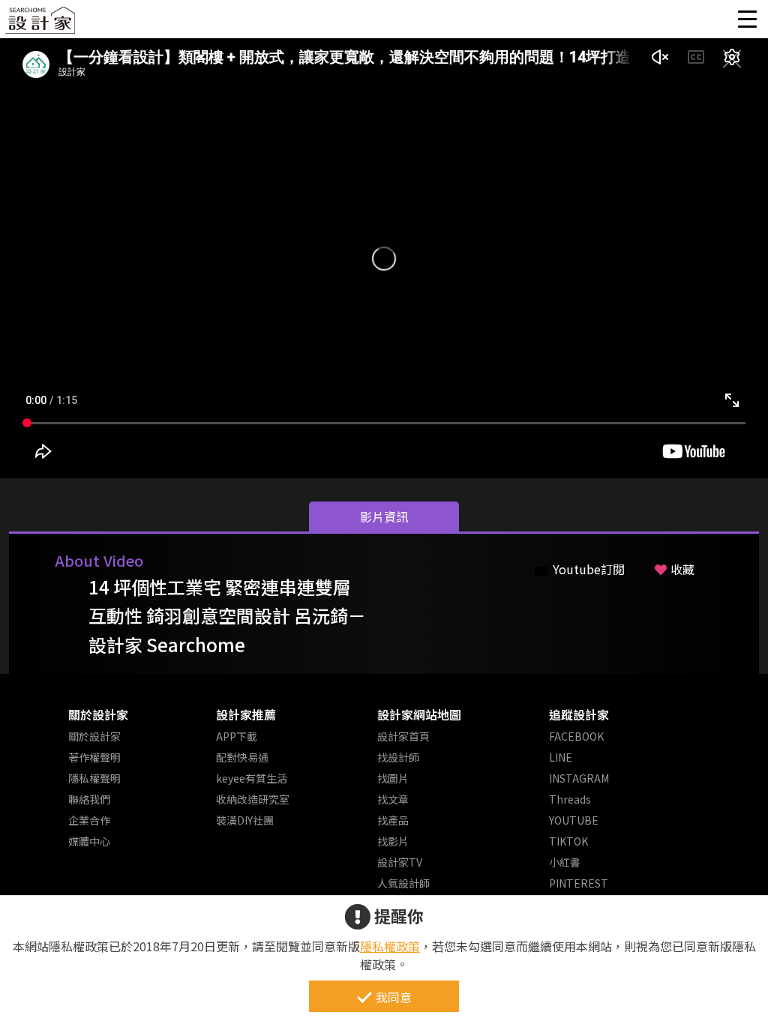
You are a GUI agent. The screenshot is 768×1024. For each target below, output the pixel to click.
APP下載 (236, 736)
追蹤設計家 (579, 714)
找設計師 (398, 757)
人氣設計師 (403, 883)
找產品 (393, 820)
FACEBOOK (576, 736)
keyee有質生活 (251, 778)
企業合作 (89, 820)
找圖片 (393, 778)
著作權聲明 (94, 757)
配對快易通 (242, 757)
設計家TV (399, 862)
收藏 (682, 569)
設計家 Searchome (41, 24)
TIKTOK (568, 841)
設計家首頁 (403, 736)
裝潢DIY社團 (245, 820)
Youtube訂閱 (589, 569)
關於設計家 (98, 714)
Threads (570, 799)
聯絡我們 (89, 799)
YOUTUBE (573, 820)
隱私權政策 (390, 946)
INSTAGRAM (579, 778)
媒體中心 (89, 841)
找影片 (393, 841)
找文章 (393, 799)
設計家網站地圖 (419, 714)
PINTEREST (578, 883)
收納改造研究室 (253, 799)
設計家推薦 (246, 714)
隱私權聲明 (94, 778)
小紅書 (564, 862)
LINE (560, 757)
